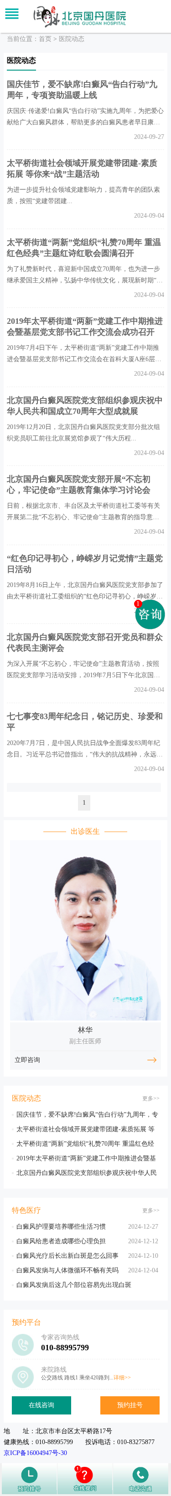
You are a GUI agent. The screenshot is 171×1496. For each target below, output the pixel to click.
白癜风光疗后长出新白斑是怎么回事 (67, 1255)
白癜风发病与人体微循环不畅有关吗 (67, 1270)
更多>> (151, 1098)
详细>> (122, 1377)
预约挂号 (130, 1405)
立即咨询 (27, 1060)
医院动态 (71, 39)
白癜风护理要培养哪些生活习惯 (61, 1226)
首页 (45, 39)
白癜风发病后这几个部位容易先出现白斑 (73, 1285)
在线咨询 (41, 1405)
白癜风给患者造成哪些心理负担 (61, 1241)
